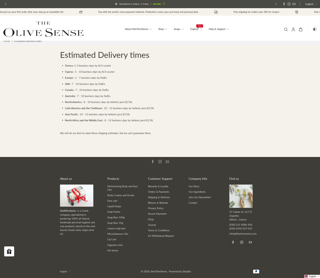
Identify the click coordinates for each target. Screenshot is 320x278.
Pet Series (112, 250)
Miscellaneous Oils (117, 233)
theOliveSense (159, 271)
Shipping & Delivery (159, 197)
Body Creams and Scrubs (120, 195)
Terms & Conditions (159, 230)
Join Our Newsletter (200, 197)
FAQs (151, 219)
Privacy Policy (156, 208)
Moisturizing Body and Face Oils (122, 188)
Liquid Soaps (114, 206)
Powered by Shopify (180, 271)
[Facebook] (284, 4)
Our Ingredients (197, 191)
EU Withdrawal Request (161, 235)
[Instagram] (289, 4)
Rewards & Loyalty (158, 186)
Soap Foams (113, 211)
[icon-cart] (300, 29)
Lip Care (111, 239)
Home (6, 40)
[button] (312, 276)
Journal (152, 224)
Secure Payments (157, 213)
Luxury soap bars (116, 228)
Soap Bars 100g (116, 217)
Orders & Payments (158, 191)
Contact (193, 202)
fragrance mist (115, 244)
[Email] (294, 4)
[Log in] (293, 29)
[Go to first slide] (276, 4)
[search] (286, 29)
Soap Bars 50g (115, 222)
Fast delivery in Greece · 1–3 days (133, 4)
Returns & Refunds (158, 202)
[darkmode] (312, 29)
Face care (112, 200)
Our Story (194, 186)
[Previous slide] (6, 4)
